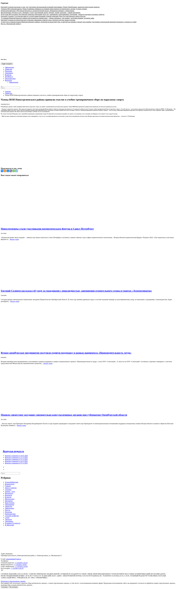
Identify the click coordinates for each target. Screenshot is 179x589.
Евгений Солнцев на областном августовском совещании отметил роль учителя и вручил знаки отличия (38, 20)
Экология (8, 519)
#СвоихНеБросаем (11, 482)
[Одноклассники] (5, 171)
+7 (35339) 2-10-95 (21, 566)
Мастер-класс (10, 499)
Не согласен (13, 587)
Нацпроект (9, 501)
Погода (7, 510)
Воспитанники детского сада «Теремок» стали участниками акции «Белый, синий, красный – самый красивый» (40, 12)
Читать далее (14, 239)
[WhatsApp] (13, 171)
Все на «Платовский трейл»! (11, 24)
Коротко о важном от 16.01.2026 (16, 456)
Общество (8, 69)
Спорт (7, 517)
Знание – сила (10, 491)
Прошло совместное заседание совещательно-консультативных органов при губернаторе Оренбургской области (64, 414)
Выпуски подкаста (13, 451)
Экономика (9, 73)
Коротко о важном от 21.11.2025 (16, 457)
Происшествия (10, 78)
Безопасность (9, 484)
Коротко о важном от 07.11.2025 (16, 463)
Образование (9, 504)
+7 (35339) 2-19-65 (20, 564)
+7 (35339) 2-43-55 (21, 563)
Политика (8, 71)
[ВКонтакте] (2, 171)
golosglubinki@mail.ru (13, 559)
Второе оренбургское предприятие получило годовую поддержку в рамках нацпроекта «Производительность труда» (66, 352)
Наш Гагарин (9, 503)
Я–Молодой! (9, 525)
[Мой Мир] (8, 171)
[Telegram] (16, 171)
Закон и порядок (11, 488)
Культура (8, 75)
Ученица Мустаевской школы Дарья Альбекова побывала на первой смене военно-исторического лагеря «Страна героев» (44, 9)
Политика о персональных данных (13, 581)
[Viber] (11, 171)
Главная (8, 91)
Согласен (5, 587)
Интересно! (9, 493)
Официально (9, 67)
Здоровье (8, 490)
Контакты (8, 80)
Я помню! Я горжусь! (12, 523)
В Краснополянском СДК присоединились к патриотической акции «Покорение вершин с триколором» (38, 11)
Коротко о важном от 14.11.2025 (16, 461)
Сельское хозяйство (12, 516)
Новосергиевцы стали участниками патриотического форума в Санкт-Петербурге (47, 228)
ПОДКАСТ (9, 77)
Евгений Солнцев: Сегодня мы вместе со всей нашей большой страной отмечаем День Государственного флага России (43, 16)
